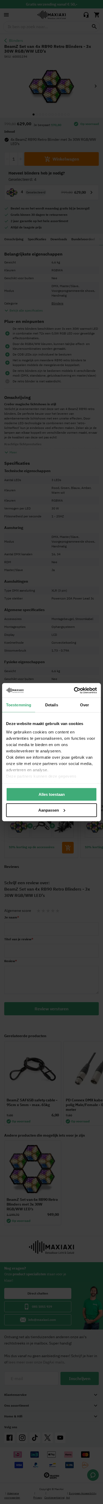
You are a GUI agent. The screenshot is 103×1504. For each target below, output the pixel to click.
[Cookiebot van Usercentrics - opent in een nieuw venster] (74, 690)
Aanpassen (48, 810)
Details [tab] (51, 705)
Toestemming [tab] (18, 705)
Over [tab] (84, 705)
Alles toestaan (52, 794)
